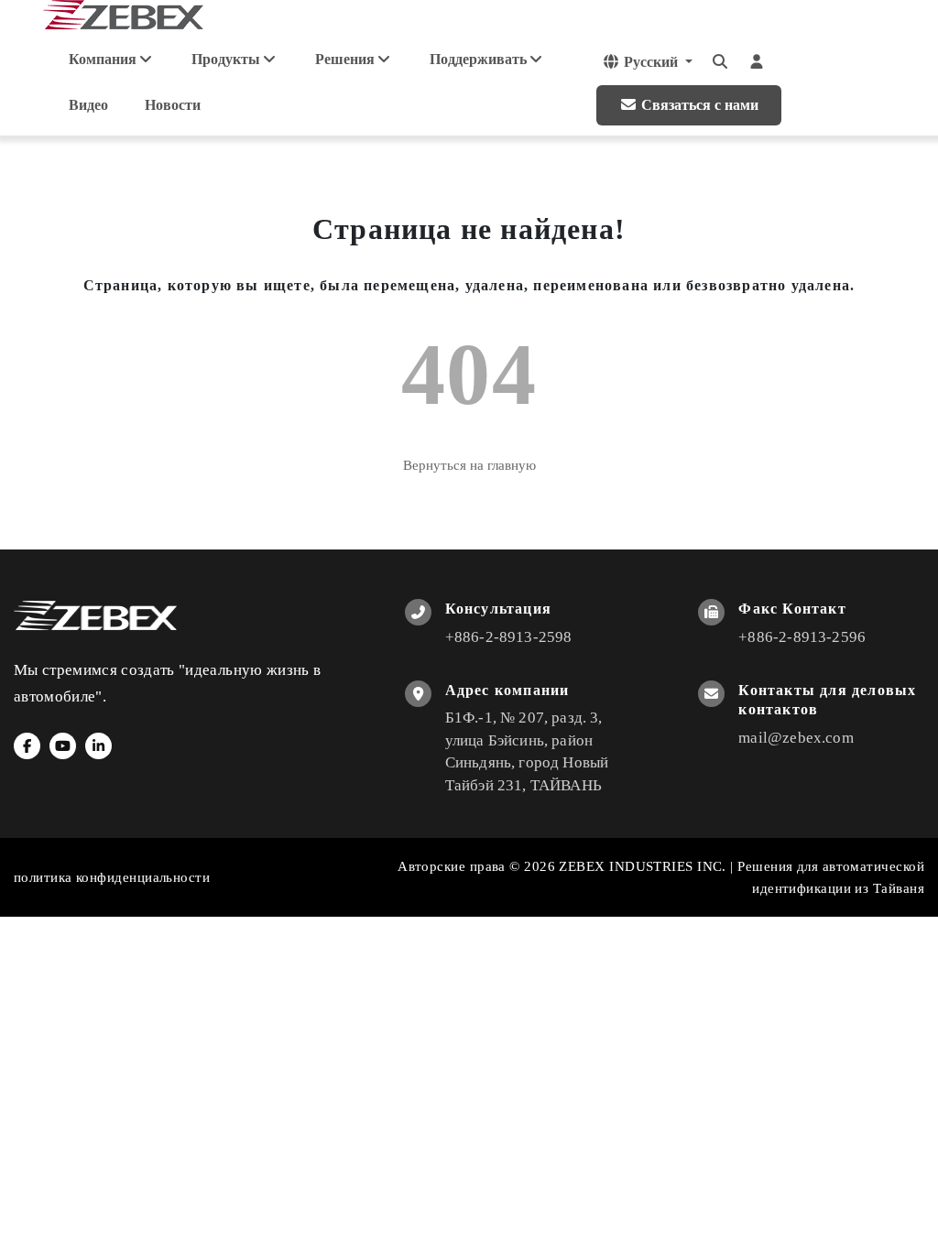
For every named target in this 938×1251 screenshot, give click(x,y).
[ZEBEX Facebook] (27, 746)
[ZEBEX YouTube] (62, 746)
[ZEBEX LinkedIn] (98, 746)
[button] (647, 62)
